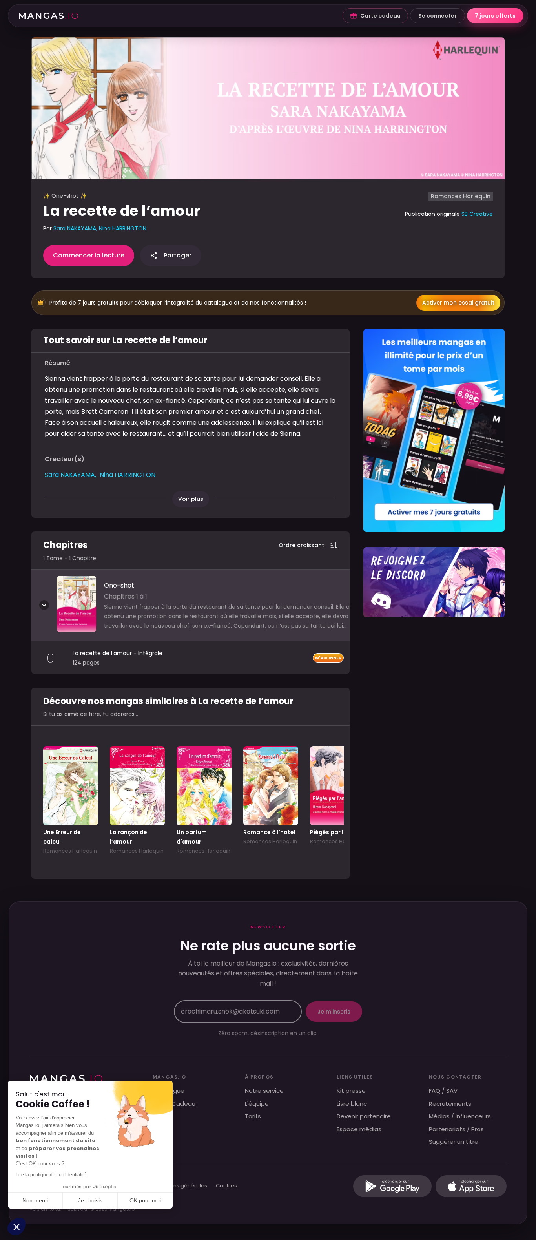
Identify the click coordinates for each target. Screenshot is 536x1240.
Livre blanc (352, 1103)
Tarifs (253, 1116)
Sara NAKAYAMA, (76, 228)
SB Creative (477, 214)
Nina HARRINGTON (122, 228)
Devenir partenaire (364, 1116)
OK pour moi (145, 1200)
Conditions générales (179, 1186)
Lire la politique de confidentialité (51, 1175)
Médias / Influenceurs (460, 1116)
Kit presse (351, 1091)
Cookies (226, 1186)
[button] (16, 1226)
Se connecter (437, 16)
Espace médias (359, 1129)
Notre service (264, 1091)
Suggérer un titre (453, 1142)
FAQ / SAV (443, 1091)
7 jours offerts (495, 16)
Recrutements (450, 1103)
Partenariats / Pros (456, 1129)
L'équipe (257, 1103)
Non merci (35, 1200)
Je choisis (90, 1200)
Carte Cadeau (174, 1103)
